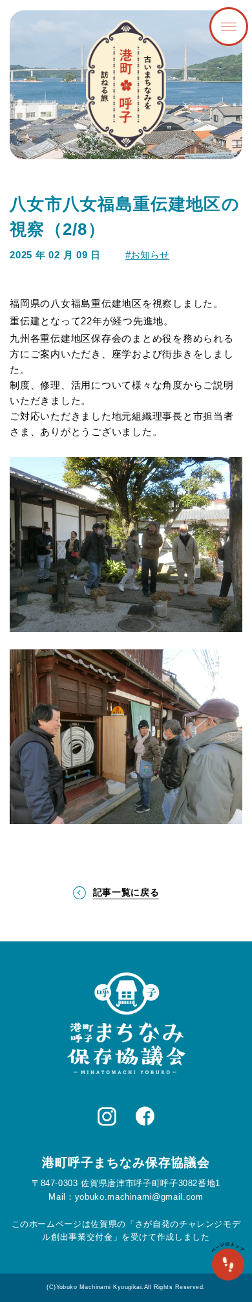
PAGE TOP (228, 1262)
